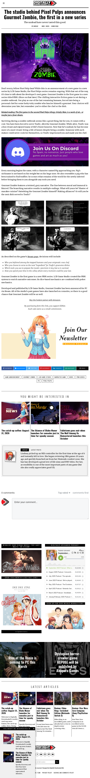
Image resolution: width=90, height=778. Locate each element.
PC (39, 381)
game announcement (12, 377)
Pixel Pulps (47, 381)
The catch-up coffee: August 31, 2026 (15, 432)
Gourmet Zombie (29, 377)
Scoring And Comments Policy (64, 773)
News (47, 26)
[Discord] (52, 754)
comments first (81, 492)
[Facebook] (37, 754)
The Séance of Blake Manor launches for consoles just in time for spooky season (45, 433)
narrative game (60, 377)
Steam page (33, 256)
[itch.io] (45, 754)
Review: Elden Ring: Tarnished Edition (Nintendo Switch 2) (62, 712)
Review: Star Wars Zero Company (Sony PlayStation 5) (80, 712)
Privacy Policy (47, 773)
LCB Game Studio (45, 377)
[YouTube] (41, 754)
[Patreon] (49, 754)
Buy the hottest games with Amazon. (45, 300)
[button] (57, 762)
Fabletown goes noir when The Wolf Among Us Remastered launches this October (73, 434)
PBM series (81, 377)
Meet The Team (35, 773)
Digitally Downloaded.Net (57, 768)
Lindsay (35, 26)
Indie (43, 26)
